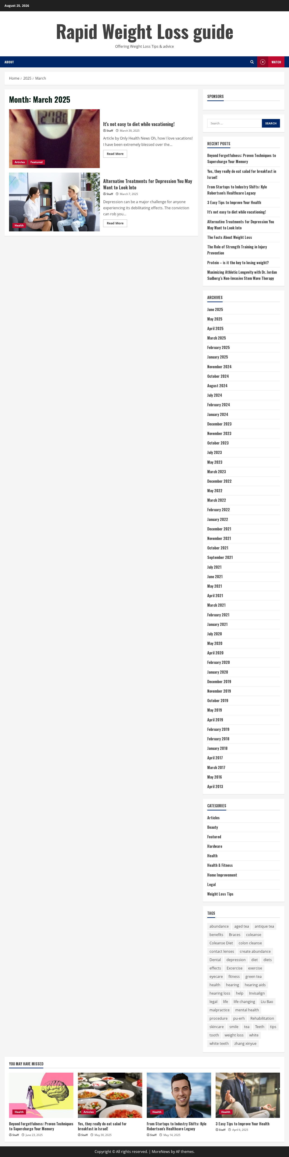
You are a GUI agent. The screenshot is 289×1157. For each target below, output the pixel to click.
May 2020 (214, 643)
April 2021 (215, 595)
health (215, 984)
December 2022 (219, 481)
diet (254, 959)
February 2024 (218, 404)
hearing (232, 984)
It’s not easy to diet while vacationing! (54, 138)
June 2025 (215, 309)
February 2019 (218, 729)
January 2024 (217, 414)
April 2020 (215, 653)
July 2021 (214, 567)
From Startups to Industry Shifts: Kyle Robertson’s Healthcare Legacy (176, 1126)
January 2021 (217, 624)
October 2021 (217, 548)
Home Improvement (222, 875)
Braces (234, 934)
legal (213, 1001)
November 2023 (219, 433)
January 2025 (217, 357)
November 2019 (219, 691)
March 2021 (216, 605)
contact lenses (222, 951)
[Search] (252, 61)
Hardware (214, 846)
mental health (247, 1009)
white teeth (219, 1043)
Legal (211, 884)
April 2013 (215, 786)
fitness (234, 976)
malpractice (220, 1009)
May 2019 (214, 710)
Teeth (259, 1026)
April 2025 (215, 328)
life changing (244, 1001)
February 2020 (218, 662)
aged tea (241, 926)
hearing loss (220, 993)
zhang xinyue (245, 1043)
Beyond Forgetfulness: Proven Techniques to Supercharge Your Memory (41, 1126)
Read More (117, 154)
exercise (255, 968)
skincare (217, 1026)
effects (215, 968)
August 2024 (217, 385)
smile (233, 1026)
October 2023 (218, 443)
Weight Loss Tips (220, 894)
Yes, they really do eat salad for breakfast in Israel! (102, 1126)
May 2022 (214, 490)
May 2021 (214, 586)
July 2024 (214, 395)
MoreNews (161, 1151)
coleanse (253, 934)
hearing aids (255, 984)
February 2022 (218, 509)
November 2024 (219, 366)
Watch (276, 61)
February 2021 (218, 615)
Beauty (212, 827)
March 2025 (216, 338)
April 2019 (215, 719)
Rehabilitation (262, 1018)
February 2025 (218, 347)
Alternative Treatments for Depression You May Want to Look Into (54, 202)
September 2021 (220, 557)
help (239, 993)
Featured (36, 162)
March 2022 (216, 500)
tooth (214, 1035)
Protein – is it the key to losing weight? (238, 262)
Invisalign (257, 993)
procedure (219, 1018)
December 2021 (219, 529)
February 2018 (218, 738)
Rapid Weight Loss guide (144, 30)
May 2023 (214, 462)
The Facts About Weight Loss (229, 237)
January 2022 (217, 519)
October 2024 (218, 376)
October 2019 (217, 700)
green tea (253, 976)
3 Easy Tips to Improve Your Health (234, 202)
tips (273, 1026)
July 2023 (214, 452)
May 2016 (214, 777)
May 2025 (214, 319)
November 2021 (219, 538)
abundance (219, 926)
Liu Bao (267, 1001)
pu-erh (239, 1018)
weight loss (234, 1035)
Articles (20, 162)
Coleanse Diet (221, 943)
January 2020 (217, 672)
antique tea (264, 926)
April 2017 (215, 757)
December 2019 (219, 681)
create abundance (255, 951)
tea (246, 1026)
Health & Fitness (220, 865)
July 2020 (214, 634)
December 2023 (219, 424)
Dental (215, 959)
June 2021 (215, 576)
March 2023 (216, 471)
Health (19, 225)
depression (236, 959)
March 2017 (216, 767)
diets (267, 959)
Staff (110, 131)
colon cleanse (250, 943)
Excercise (234, 968)
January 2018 (217, 748)
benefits (216, 934)
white (254, 1035)
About (9, 61)
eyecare (216, 976)
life (225, 1001)
